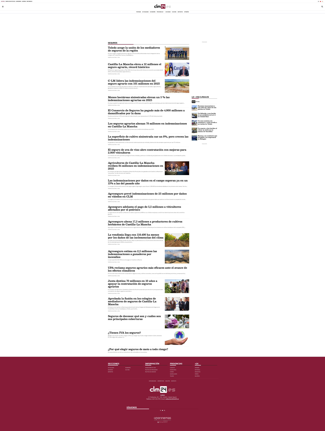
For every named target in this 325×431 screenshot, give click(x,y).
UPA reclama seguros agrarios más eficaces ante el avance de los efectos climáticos (147, 269)
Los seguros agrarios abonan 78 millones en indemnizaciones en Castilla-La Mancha (147, 124)
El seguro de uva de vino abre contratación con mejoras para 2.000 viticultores (147, 151)
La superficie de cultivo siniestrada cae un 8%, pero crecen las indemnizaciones (148, 137)
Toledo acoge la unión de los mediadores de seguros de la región (134, 48)
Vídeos (196, 374)
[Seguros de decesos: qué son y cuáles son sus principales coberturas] (177, 321)
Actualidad (111, 367)
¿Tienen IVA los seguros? (124, 332)
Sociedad (110, 369)
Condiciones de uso (150, 367)
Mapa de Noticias (10, 1)
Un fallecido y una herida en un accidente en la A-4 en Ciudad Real (207, 115)
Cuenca (172, 371)
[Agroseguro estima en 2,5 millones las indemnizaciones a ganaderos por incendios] (177, 256)
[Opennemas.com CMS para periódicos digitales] (162, 420)
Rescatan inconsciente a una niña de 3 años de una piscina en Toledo (207, 107)
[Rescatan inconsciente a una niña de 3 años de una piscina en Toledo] (194, 108)
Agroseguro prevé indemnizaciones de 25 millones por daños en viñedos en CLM (147, 194)
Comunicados (152, 381)
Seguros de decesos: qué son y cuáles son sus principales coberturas (134, 317)
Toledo (172, 376)
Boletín (167, 381)
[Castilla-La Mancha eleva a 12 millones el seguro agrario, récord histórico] (177, 69)
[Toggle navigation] (2, 6)
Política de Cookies (150, 371)
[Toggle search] (322, 6)
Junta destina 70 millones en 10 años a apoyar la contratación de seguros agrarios (132, 284)
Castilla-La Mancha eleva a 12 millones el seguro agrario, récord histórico (134, 65)
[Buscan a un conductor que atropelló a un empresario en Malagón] (194, 137)
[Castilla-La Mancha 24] (162, 6)
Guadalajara (173, 374)
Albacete (172, 367)
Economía (128, 367)
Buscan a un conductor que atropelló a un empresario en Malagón (207, 137)
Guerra (24, 1)
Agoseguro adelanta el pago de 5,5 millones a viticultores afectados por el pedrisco (144, 208)
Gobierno (18, 1)
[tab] (193, 101)
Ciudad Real (173, 369)
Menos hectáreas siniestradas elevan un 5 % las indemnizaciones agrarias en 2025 (139, 98)
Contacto (173, 381)
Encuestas (197, 371)
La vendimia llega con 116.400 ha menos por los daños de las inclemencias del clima (135, 235)
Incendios (29, 1)
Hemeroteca (161, 381)
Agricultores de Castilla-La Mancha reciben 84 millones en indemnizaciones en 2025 (135, 166)
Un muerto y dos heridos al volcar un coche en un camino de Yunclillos (207, 130)
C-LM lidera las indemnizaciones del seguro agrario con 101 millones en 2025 (134, 82)
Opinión (197, 367)
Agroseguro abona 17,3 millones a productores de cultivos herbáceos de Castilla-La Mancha (145, 222)
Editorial (197, 369)
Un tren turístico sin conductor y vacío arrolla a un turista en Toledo (207, 122)
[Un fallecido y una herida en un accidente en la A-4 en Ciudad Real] (194, 115)
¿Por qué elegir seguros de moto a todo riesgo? (138, 349)
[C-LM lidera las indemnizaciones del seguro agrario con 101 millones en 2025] (177, 86)
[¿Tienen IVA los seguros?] (177, 338)
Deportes (110, 371)
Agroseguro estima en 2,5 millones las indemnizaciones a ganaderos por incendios (132, 254)
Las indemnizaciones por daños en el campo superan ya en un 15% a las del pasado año (148, 181)
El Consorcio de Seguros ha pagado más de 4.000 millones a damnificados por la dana (146, 111)
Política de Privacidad (151, 369)
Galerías (197, 376)
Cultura (127, 369)
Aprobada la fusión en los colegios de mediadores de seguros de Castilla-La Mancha (132, 301)
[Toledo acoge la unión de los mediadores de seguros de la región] (177, 53)
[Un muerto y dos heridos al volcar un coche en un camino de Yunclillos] (194, 130)
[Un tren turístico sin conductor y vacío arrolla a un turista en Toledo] (194, 123)
